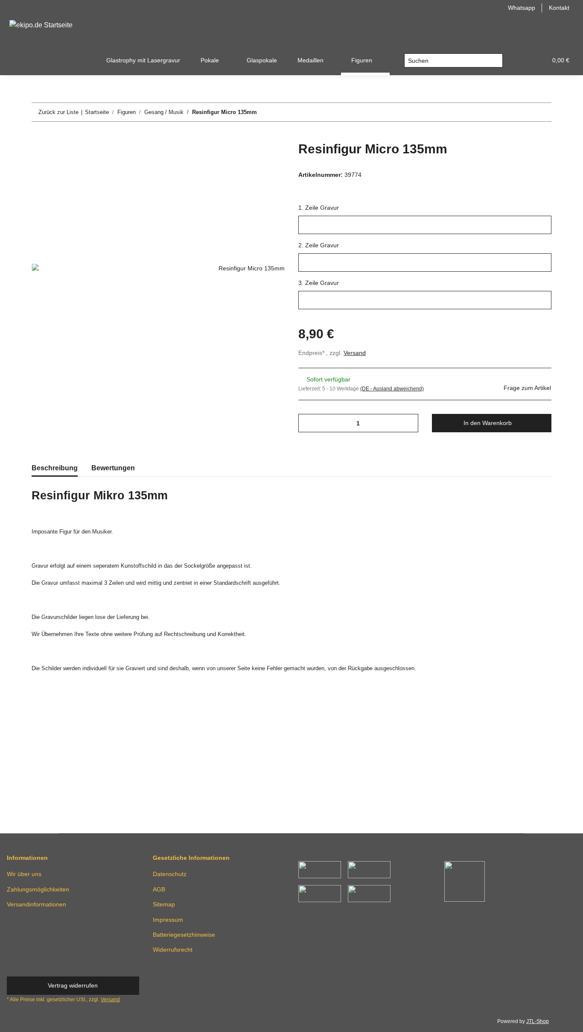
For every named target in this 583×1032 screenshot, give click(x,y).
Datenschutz (170, 874)
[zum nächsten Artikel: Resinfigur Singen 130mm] (542, 112)
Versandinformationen (36, 904)
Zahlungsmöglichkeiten (38, 889)
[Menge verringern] (308, 423)
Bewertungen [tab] (113, 468)
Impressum (168, 919)
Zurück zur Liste (58, 112)
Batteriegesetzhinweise (184, 934)
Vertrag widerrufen (73, 985)
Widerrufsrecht (172, 949)
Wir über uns (24, 874)
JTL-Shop (537, 1021)
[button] (520, 60)
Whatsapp (521, 7)
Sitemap (164, 904)
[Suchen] (496, 60)
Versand (355, 352)
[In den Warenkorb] (38, 136)
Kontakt (559, 7)
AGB (159, 889)
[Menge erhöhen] (408, 423)
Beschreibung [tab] (55, 468)
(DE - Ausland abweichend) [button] (392, 389)
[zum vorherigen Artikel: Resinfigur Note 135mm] (524, 112)
